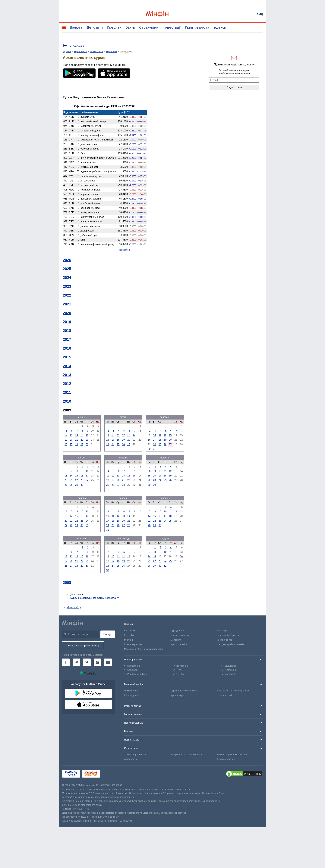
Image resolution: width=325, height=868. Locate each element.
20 (71, 439)
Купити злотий (224, 695)
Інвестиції (172, 27)
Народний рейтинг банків (230, 644)
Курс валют (130, 630)
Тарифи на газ (224, 640)
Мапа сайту (74, 607)
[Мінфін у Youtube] (108, 662)
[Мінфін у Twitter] (87, 662)
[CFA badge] (110, 774)
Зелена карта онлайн (135, 754)
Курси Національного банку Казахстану (94, 597)
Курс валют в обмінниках (184, 690)
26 (66, 444)
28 (76, 444)
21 (76, 439)
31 (154, 449)
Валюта (76, 27)
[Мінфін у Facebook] (66, 662)
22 (81, 439)
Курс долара (177, 630)
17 (113, 439)
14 (76, 435)
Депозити (95, 27)
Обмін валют (131, 690)
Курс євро (222, 630)
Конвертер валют (133, 644)
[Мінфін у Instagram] (97, 662)
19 (66, 439)
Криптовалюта (197, 27)
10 (113, 435)
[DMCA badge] (244, 774)
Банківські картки (180, 635)
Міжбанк (128, 640)
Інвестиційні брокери (228, 635)
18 (118, 439)
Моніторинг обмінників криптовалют (143, 649)
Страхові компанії (226, 759)
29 (81, 444)
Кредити (114, 27)
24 (113, 444)
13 (71, 435)
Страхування (149, 27)
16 (87, 435)
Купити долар (131, 695)
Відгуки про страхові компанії (186, 754)
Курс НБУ (129, 635)
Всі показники (76, 45)
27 (71, 444)
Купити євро (177, 695)
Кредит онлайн (179, 644)
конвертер (124, 250)
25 (118, 444)
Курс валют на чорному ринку (233, 690)
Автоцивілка (130, 759)
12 (66, 435)
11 (118, 435)
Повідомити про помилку (83, 645)
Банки (130, 27)
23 (87, 439)
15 (81, 435)
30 (87, 444)
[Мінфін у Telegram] (76, 662)
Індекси (219, 27)
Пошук (107, 634)
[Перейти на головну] (162, 14)
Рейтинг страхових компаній (232, 754)
